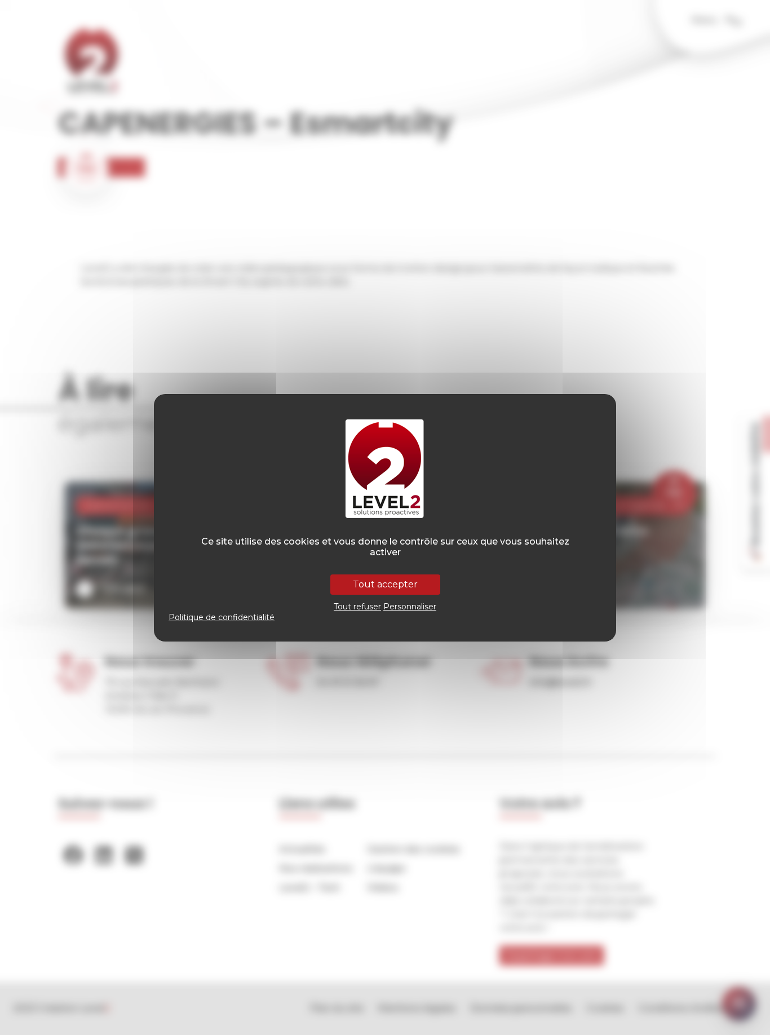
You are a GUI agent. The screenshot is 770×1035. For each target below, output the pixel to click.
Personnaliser (409, 607)
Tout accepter (385, 584)
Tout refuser (357, 607)
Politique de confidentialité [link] (222, 617)
